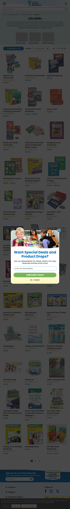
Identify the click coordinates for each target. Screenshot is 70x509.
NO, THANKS (35, 280)
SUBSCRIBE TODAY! (35, 275)
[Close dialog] (59, 230)
